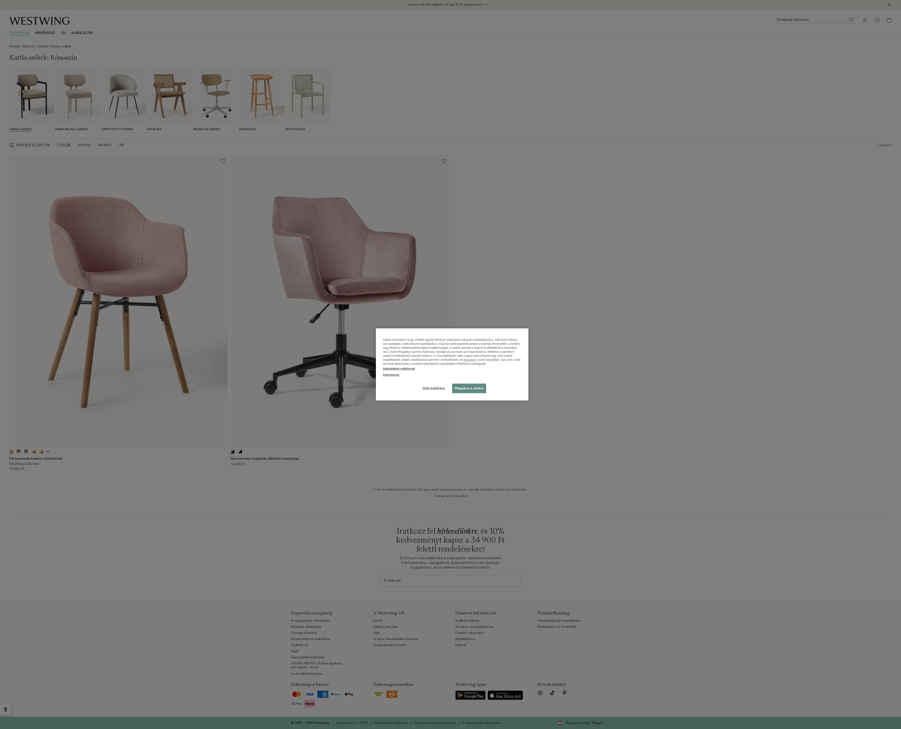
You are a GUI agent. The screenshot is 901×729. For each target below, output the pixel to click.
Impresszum (391, 374)
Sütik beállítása (434, 388)
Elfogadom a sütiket (469, 388)
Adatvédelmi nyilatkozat (399, 369)
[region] (452, 364)
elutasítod (469, 360)
